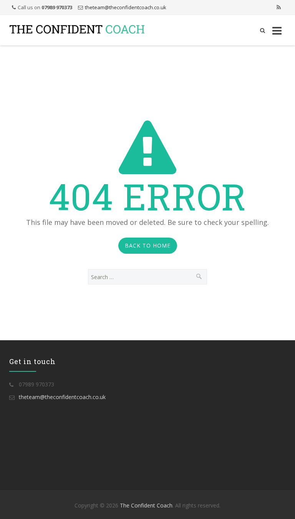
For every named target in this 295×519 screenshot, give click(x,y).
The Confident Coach (146, 505)
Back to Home (148, 245)
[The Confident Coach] (77, 30)
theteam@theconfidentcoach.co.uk (125, 7)
